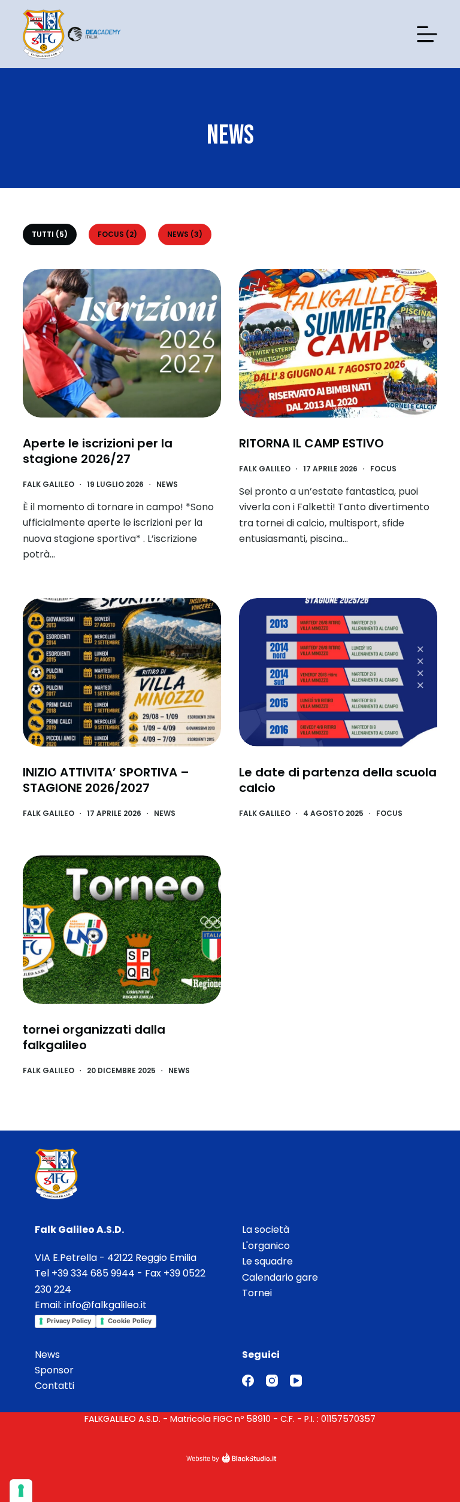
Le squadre (267, 1261)
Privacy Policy (69, 1321)
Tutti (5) (50, 234)
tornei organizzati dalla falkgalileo (94, 1037)
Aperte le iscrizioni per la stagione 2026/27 (97, 451)
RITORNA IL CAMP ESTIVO (311, 443)
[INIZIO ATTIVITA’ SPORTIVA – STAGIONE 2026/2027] (122, 672)
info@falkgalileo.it (105, 1305)
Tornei (257, 1293)
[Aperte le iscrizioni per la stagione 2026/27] (122, 343)
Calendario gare (280, 1277)
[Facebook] (248, 1381)
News (167, 484)
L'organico (266, 1246)
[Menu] (427, 34)
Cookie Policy (130, 1321)
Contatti (54, 1386)
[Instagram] (272, 1381)
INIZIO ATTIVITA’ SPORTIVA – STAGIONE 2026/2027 (106, 780)
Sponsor (54, 1370)
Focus (383, 469)
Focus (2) (117, 234)
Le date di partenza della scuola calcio (338, 780)
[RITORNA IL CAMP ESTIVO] (338, 343)
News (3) (184, 234)
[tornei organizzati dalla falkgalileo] (122, 929)
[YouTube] (296, 1381)
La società (265, 1229)
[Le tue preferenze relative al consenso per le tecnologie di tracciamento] (21, 1490)
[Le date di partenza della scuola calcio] (338, 672)
